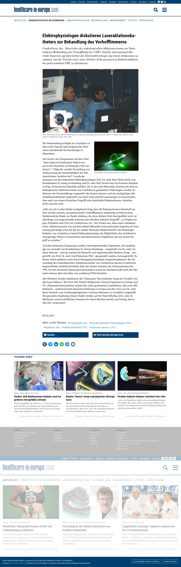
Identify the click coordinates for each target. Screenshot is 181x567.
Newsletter (143, 2)
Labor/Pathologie (78, 20)
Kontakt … (51, 335)
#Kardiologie (141, 416)
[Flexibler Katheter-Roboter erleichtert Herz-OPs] (142, 376)
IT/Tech (132, 20)
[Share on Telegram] (67, 344)
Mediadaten (123, 2)
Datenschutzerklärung (18, 563)
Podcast (82, 2)
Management (118, 20)
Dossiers (57, 432)
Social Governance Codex (128, 443)
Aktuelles (20, 20)
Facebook (93, 432)
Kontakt (152, 2)
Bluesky (92, 438)
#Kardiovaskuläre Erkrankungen (30, 416)
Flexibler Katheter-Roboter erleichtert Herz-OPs (141, 396)
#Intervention (130, 416)
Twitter (92, 435)
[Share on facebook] (44, 344)
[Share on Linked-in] (56, 344)
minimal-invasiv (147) (103, 327)
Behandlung (99, 20)
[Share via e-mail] (73, 344)
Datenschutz (122, 446)
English (74, 2)
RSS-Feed (93, 443)
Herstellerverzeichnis (63, 440)
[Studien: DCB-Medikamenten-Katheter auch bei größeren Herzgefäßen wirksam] (38, 376)
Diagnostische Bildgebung (46, 20)
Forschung (146, 20)
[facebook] (159, 2)
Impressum (122, 448)
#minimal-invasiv (57, 416)
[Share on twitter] (50, 344)
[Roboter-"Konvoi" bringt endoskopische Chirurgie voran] (90, 376)
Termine (133, 2)
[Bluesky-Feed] (162, 2)
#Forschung (98, 416)
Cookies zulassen (170, 561)
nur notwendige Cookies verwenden (146, 561)
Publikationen (92, 2)
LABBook (103, 2)
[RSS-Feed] (165, 2)
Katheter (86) (53, 327)
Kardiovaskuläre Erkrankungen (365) (111, 323)
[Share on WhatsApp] (61, 344)
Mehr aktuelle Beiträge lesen (109, 335)
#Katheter (46, 416)
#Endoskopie (87, 416)
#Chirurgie (78, 416)
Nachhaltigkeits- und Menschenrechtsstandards (137, 440)
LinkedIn (93, 440)
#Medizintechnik (108, 416)
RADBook (112, 2)
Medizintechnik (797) (75, 327)
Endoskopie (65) (79, 323)
